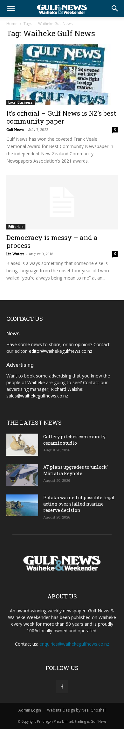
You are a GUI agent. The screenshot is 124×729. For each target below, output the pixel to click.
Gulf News (15, 129)
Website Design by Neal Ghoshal (76, 710)
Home (11, 23)
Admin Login (29, 710)
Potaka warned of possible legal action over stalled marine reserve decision (79, 503)
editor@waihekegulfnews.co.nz (60, 351)
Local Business (20, 102)
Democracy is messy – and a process (52, 241)
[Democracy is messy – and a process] (62, 202)
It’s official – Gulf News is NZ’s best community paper (61, 117)
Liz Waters (15, 253)
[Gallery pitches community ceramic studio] (22, 445)
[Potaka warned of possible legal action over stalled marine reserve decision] (22, 505)
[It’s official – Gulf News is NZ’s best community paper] (62, 74)
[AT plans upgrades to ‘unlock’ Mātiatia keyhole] (22, 475)
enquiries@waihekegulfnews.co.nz (74, 644)
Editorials (16, 226)
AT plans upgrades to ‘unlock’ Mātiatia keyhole (75, 470)
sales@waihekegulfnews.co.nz (37, 396)
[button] (11, 8)
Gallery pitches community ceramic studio (74, 440)
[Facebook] (62, 687)
